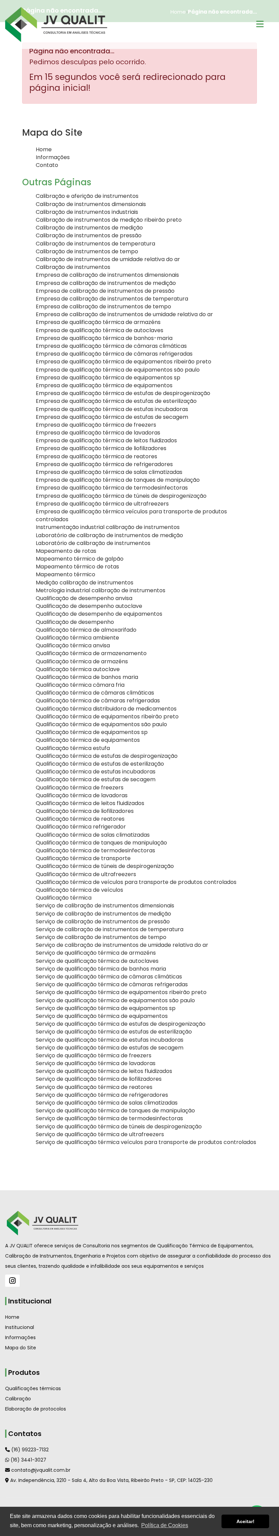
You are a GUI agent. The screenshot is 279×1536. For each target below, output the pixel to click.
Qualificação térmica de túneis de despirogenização (105, 866)
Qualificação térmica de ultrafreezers (86, 874)
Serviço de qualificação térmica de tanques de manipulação (115, 1110)
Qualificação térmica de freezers (80, 787)
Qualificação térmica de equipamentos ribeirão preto (107, 716)
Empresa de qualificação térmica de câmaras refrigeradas (114, 354)
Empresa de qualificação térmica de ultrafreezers (102, 504)
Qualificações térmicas (33, 1388)
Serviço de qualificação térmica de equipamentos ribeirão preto (121, 992)
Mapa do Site (20, 1347)
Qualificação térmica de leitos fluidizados (90, 803)
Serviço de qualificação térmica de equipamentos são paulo (115, 1000)
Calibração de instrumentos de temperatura (95, 244)
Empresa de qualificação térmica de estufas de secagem (112, 417)
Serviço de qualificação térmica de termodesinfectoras (109, 1118)
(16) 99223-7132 (29, 1449)
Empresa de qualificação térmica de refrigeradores (104, 464)
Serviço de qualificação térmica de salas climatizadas (107, 1103)
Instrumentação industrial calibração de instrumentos (108, 527)
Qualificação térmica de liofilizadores (85, 811)
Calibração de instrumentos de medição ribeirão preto (109, 220)
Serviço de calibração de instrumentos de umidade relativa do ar (122, 945)
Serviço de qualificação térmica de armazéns (96, 953)
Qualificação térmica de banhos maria (87, 677)
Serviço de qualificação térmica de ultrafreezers (100, 1134)
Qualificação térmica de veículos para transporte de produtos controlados (136, 882)
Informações (53, 157)
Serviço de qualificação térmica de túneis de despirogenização (119, 1126)
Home (44, 149)
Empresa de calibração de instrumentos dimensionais (107, 275)
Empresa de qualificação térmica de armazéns (98, 322)
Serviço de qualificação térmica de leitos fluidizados (104, 1071)
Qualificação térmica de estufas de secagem (95, 779)
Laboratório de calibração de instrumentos (93, 543)
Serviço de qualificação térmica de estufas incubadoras (109, 1040)
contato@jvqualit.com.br (40, 1470)
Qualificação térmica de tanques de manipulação (101, 843)
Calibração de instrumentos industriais (87, 212)
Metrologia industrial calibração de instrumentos (100, 590)
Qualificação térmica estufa (73, 748)
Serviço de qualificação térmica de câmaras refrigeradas (112, 984)
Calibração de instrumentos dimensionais (91, 204)
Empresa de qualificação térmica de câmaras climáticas (111, 346)
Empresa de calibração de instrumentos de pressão (105, 291)
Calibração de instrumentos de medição (89, 228)
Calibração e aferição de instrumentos (87, 196)
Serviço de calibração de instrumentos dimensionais (105, 905)
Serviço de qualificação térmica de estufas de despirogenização (121, 1024)
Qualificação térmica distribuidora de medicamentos (106, 709)
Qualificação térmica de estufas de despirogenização (107, 756)
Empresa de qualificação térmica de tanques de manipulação (118, 480)
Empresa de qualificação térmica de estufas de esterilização (116, 401)
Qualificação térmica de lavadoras (82, 795)
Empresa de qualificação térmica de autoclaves (99, 330)
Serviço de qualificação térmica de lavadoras (95, 1063)
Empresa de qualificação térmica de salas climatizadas (109, 472)
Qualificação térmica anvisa (73, 645)
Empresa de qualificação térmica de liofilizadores (101, 448)
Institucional (19, 1327)
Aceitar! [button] (245, 1521)
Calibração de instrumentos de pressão (89, 235)
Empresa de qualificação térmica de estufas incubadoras (112, 409)
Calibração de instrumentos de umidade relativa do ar (108, 259)
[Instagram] (12, 1281)
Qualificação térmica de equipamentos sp (92, 732)
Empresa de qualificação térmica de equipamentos (104, 385)
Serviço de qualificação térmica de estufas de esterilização (114, 1032)
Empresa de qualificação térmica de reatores (96, 456)
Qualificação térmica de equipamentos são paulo (101, 724)
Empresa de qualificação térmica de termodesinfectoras (112, 488)
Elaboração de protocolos (35, 1408)
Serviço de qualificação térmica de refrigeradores (102, 1095)
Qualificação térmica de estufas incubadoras (95, 771)
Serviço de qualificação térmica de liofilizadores (99, 1079)
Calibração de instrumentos (73, 267)
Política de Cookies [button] (164, 1525)
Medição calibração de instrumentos (84, 582)
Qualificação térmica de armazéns (82, 661)
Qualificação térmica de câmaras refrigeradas (98, 700)
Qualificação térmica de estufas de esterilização (100, 764)
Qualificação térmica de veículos (79, 890)
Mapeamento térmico (65, 574)
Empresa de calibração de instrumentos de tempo (103, 306)
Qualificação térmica (64, 898)
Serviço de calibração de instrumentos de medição (103, 914)
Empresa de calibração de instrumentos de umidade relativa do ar (124, 314)
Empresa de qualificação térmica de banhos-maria (104, 338)
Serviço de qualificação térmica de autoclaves (97, 961)
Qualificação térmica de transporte (83, 858)
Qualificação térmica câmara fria (80, 685)
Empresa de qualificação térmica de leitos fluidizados (106, 440)
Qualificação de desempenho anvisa (84, 598)
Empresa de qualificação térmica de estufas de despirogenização (123, 393)
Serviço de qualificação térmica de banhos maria (101, 969)
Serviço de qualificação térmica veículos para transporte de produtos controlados (146, 1142)
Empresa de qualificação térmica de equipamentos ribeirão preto (123, 361)
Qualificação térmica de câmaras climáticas (95, 693)
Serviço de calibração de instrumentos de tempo (101, 937)
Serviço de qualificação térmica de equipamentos (102, 1016)
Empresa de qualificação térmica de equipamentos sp (108, 377)
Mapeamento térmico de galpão (80, 559)
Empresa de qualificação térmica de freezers (96, 425)
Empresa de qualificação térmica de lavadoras (98, 433)
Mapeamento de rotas (66, 551)
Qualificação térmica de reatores (80, 819)
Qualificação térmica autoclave (78, 669)
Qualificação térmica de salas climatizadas (93, 835)
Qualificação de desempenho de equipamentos (99, 614)
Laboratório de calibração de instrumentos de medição (109, 535)
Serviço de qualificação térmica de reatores (94, 1087)
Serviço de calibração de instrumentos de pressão (103, 921)
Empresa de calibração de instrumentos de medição (106, 283)
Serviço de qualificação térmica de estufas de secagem (109, 1048)
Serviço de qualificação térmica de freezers (93, 1055)
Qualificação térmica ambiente (77, 638)
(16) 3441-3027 (27, 1459)
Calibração (18, 1398)
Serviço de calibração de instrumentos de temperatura (109, 929)
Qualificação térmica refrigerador (81, 827)
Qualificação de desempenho (75, 622)
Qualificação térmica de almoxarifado (86, 630)
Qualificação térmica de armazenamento (91, 653)
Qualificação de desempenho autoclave (89, 606)
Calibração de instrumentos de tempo (87, 251)
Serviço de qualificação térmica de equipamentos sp (106, 1008)
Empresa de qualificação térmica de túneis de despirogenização (121, 496)
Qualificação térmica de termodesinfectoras (95, 850)
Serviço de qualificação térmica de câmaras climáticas (109, 976)
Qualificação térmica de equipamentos (88, 740)
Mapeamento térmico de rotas (77, 566)
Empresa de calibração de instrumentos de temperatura (112, 299)
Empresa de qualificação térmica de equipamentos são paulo (118, 370)
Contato (47, 165)
